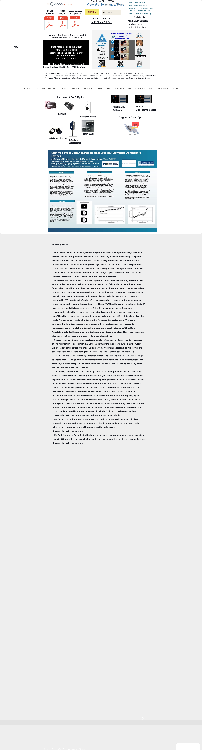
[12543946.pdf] (62, 23)
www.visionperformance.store (93, 360)
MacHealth (57, 73)
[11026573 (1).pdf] (49, 23)
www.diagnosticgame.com (139, 5)
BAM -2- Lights (73, 140)
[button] (86, 62)
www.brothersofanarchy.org (140, 13)
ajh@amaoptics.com (143, 78)
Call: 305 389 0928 (101, 22)
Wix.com (82, 749)
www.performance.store (79, 336)
